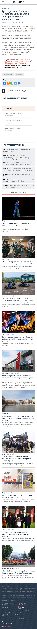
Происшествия (7, 8)
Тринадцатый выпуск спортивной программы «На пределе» (17, 341)
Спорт (4, 259)
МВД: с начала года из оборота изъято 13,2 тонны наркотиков (17, 175)
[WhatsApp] (11, 83)
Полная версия (6, 622)
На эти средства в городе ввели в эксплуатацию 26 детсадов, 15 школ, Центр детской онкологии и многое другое (18, 421)
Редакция (5, 608)
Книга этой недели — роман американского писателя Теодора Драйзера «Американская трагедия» (18, 498)
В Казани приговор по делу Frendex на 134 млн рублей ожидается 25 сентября (18, 180)
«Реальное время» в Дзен (18, 91)
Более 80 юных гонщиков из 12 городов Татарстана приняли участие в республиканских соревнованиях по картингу (18, 302)
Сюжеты (8, 108)
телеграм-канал (25, 60)
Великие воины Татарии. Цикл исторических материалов (14, 122)
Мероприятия (6, 373)
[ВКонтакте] (4, 83)
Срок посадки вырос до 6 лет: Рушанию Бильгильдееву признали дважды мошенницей (18, 169)
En (23, 607)
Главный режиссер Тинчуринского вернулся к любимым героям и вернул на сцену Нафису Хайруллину (17, 227)
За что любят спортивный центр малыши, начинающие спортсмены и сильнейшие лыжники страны (18, 575)
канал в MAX (24, 62)
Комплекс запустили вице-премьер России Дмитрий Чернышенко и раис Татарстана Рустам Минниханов (18, 536)
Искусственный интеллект (13, 129)
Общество (5, 221)
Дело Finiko (21, 22)
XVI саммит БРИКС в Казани (14, 114)
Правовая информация (8, 612)
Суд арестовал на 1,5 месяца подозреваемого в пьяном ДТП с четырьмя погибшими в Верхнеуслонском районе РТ (16, 157)
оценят (11, 54)
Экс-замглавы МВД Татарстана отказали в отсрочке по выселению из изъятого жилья (18, 163)
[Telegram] (15, 83)
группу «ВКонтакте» (11, 62)
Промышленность (7, 568)
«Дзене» (21, 68)
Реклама (4, 610)
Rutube (13, 68)
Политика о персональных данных (10, 615)
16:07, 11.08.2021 (6, 22)
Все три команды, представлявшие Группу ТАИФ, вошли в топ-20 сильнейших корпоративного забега (18, 461)
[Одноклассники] (8, 83)
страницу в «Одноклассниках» (15, 64)
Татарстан (19, 74)
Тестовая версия (7, 623)
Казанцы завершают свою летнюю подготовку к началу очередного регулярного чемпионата (18, 265)
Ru (20, 607)
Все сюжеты (19, 135)
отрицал (24, 51)
